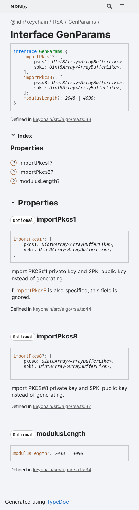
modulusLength (40, 98)
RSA (58, 21)
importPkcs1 (38, 56)
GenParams (82, 21)
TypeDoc (58, 501)
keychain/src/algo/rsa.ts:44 (62, 309)
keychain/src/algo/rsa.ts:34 (62, 469)
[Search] (109, 6)
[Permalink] (49, 148)
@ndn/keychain (29, 21)
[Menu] (122, 6)
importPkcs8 (38, 77)
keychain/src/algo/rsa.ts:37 (62, 406)
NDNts (18, 6)
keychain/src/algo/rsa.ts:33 (62, 119)
